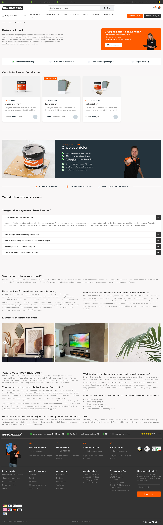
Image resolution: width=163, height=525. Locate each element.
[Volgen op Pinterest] (153, 522)
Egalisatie (95, 14)
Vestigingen (61, 482)
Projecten (33, 482)
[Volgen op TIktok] (160, 522)
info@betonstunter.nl (93, 451)
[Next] (158, 342)
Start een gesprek (38, 451)
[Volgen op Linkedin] (150, 522)
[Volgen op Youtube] (156, 522)
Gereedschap (108, 14)
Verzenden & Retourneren (12, 475)
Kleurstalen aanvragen (37, 485)
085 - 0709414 (64, 451)
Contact (5, 488)
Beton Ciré (34, 14)
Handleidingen (62, 475)
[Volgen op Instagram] (146, 522)
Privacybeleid (22, 521)
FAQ (31, 17)
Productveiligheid (9, 482)
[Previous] (5, 342)
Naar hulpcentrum (119, 451)
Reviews (59, 478)
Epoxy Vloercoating (71, 14)
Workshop (60, 485)
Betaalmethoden (9, 485)
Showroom (33, 488)
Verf (84, 14)
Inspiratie (59, 488)
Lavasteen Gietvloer (52, 14)
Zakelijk (32, 478)
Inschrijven (148, 494)
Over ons (32, 475)
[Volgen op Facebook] (143, 522)
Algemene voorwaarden (11, 478)
